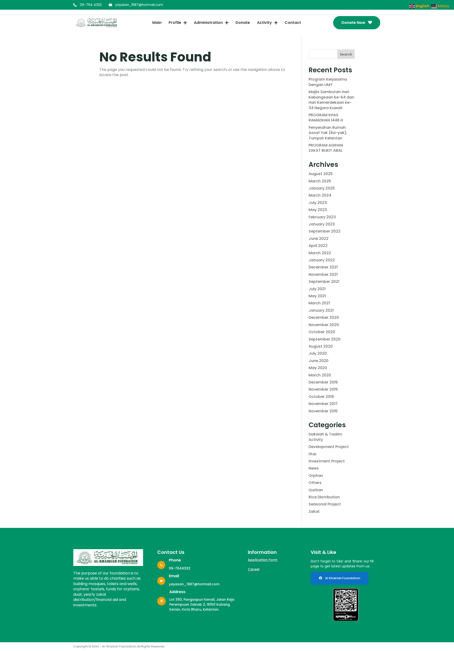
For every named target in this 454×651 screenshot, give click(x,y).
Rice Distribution (324, 497)
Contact (293, 22)
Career (254, 569)
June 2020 (318, 360)
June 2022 (318, 238)
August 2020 (321, 346)
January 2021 (321, 310)
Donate (243, 22)
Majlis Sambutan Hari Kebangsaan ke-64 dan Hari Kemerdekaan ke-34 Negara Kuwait (331, 99)
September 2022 (324, 231)
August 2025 (321, 174)
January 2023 (322, 224)
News (314, 468)
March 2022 (320, 253)
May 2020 (318, 368)
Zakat (314, 511)
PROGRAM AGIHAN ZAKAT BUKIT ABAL (326, 147)
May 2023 (318, 209)
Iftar (313, 454)
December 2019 (323, 382)
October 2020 (322, 332)
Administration (208, 22)
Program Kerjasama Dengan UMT (328, 82)
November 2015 (323, 411)
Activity (264, 22)
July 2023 (318, 202)
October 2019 (321, 396)
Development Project (329, 446)
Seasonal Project (325, 504)
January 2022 (322, 260)
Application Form (262, 559)
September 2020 (324, 339)
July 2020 (318, 353)
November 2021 (323, 274)
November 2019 (323, 389)
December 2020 (324, 317)
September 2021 (324, 281)
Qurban (316, 490)
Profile (175, 22)
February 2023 (322, 217)
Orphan (316, 475)
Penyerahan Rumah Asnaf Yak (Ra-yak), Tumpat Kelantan (328, 133)
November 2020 (324, 325)
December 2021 (323, 267)
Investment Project (327, 461)
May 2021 (317, 296)
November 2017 (323, 403)
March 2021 (319, 303)
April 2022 (318, 245)
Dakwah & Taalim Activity (325, 436)
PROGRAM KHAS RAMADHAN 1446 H (326, 117)
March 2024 (320, 195)
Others (315, 482)
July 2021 (317, 289)
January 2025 (322, 188)
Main (157, 22)
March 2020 (320, 375)
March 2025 (320, 181)
